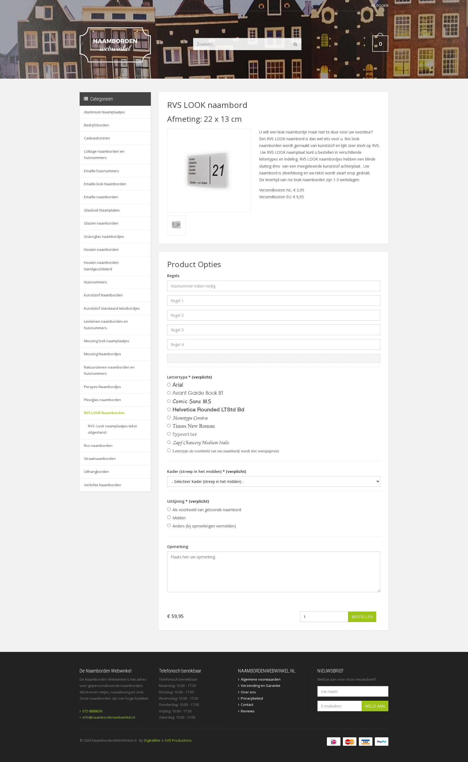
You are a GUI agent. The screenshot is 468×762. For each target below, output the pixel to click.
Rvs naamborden (98, 445)
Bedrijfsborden (96, 125)
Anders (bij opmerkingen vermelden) (204, 526)
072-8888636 (92, 711)
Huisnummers (95, 282)
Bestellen (362, 616)
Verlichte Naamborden (102, 484)
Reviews (248, 711)
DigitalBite (152, 740)
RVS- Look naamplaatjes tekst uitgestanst (112, 429)
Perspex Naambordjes (102, 386)
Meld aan (375, 706)
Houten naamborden (101, 249)
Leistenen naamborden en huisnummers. (106, 324)
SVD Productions (178, 740)
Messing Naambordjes (102, 353)
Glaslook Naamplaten (102, 210)
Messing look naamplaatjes (106, 340)
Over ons (248, 692)
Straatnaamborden (100, 458)
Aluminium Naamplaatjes (104, 112)
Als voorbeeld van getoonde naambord (207, 509)
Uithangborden (96, 471)
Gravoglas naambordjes (104, 236)
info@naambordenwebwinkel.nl (108, 717)
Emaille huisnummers (101, 170)
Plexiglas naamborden (102, 399)
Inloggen (379, 5)
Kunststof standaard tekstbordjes (112, 308)
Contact (247, 704)
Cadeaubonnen (97, 138)
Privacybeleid (252, 698)
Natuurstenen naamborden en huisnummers (109, 370)
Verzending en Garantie (260, 685)
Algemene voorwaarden (261, 679)
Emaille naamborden (101, 196)
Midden (179, 517)
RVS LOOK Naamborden (104, 412)
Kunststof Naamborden (103, 295)
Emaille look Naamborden (105, 183)
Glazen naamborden (101, 223)
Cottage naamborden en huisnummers (104, 154)
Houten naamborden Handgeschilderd (101, 265)
